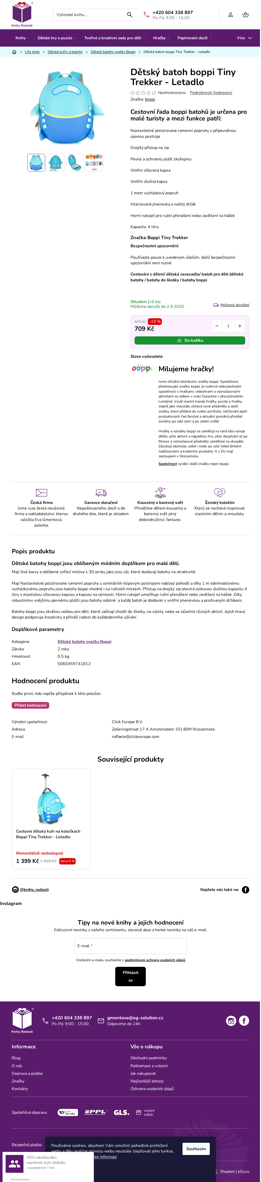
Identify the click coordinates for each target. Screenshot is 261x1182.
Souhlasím (196, 1149)
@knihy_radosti (34, 889)
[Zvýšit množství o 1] (240, 326)
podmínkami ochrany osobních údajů (155, 960)
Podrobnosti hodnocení (211, 92)
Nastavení (65, 1170)
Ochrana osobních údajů (152, 1089)
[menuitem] (23, 38)
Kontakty (20, 1089)
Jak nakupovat (143, 1073)
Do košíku (194, 340)
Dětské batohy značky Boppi (84, 641)
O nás (17, 1066)
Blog (16, 1058)
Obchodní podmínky (148, 1058)
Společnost (168, 463)
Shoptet (227, 1171)
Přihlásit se (130, 976)
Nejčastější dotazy (147, 1081)
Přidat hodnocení (30, 705)
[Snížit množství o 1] (217, 326)
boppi (150, 99)
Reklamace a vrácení (149, 1066)
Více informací (104, 1157)
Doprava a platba (27, 1073)
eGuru (243, 1171)
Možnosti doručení (234, 305)
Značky (18, 1081)
